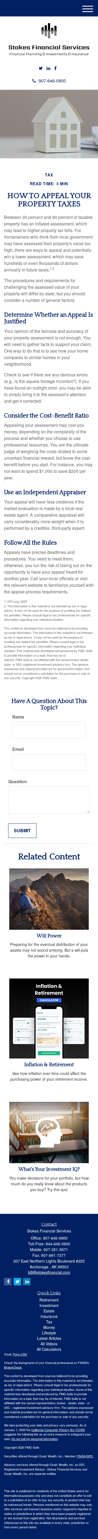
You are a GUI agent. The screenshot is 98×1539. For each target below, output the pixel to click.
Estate (49, 1311)
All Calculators (49, 1349)
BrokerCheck (13, 1367)
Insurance (49, 1316)
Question (17, 782)
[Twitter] (41, 68)
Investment (49, 1305)
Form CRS (20, 1354)
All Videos (49, 1343)
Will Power (49, 936)
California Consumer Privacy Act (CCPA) (58, 1430)
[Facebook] (55, 68)
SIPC (89, 1456)
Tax (49, 1322)
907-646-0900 (52, 81)
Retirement (49, 1300)
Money (49, 1327)
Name (18, 717)
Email (18, 749)
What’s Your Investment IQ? (49, 1169)
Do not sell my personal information (34, 1439)
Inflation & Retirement (49, 1065)
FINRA (80, 1456)
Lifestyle (49, 1332)
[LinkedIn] (48, 68)
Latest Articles (49, 1338)
